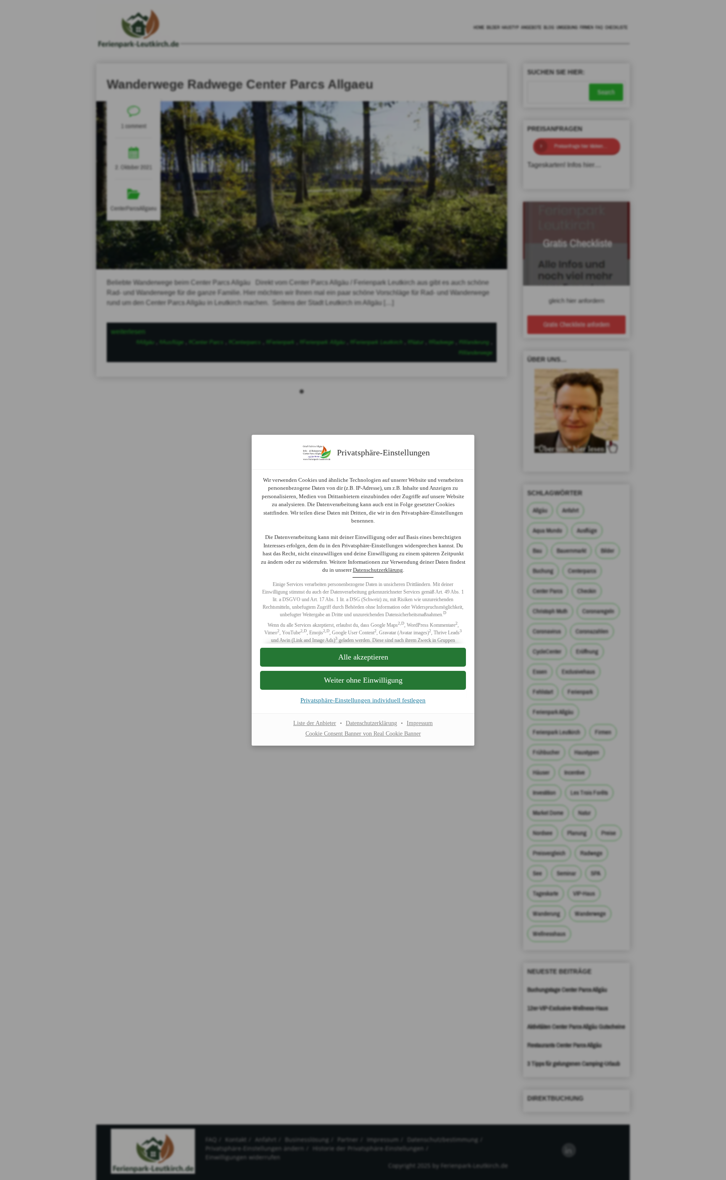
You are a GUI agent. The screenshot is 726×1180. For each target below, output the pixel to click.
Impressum (420, 723)
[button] (363, 680)
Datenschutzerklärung (378, 570)
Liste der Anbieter (314, 723)
